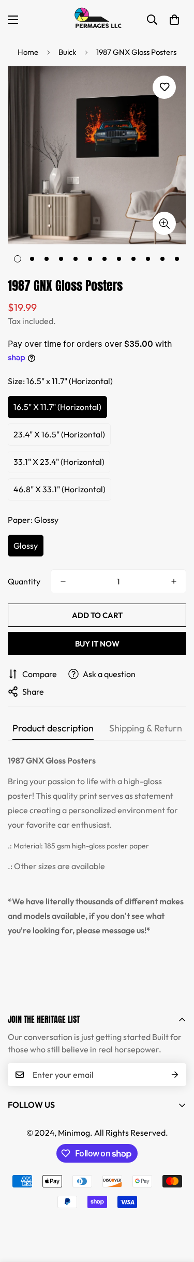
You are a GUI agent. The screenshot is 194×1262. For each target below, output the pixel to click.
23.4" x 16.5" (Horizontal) (59, 434)
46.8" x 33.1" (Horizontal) (59, 489)
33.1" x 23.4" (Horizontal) (59, 462)
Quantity (24, 581)
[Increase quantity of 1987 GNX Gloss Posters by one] (174, 581)
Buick (67, 52)
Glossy (25, 545)
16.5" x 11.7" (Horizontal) (57, 407)
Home (28, 52)
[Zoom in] (164, 223)
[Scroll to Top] (175, 1207)
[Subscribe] (174, 1074)
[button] (174, 20)
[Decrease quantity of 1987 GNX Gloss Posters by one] (63, 581)
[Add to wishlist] (164, 87)
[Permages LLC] (97, 19)
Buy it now (97, 644)
